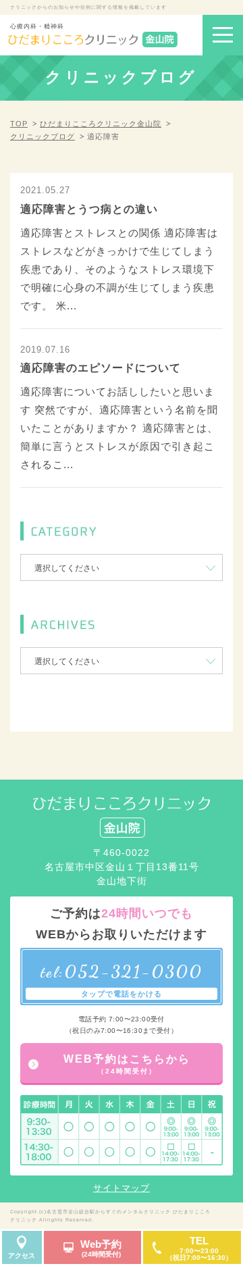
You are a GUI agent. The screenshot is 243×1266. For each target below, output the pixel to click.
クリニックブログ (42, 136)
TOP (19, 124)
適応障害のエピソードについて (100, 368)
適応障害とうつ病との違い (89, 209)
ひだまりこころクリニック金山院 (100, 124)
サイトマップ (121, 1188)
